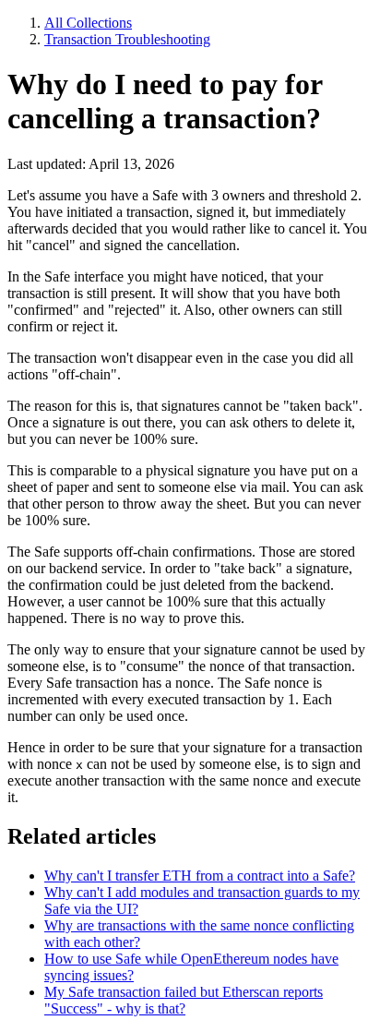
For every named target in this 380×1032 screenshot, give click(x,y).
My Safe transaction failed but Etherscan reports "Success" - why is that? (183, 1000)
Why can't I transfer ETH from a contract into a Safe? (199, 875)
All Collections (88, 22)
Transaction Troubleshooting (127, 39)
